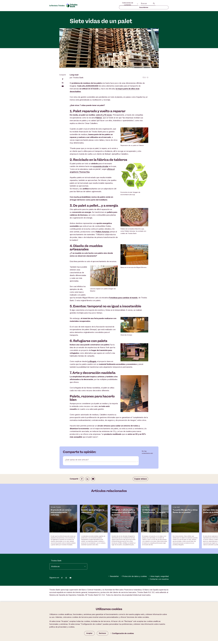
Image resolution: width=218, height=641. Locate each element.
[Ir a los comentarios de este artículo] (147, 77)
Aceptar (89, 633)
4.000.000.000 (92, 86)
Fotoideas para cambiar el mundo (123, 298)
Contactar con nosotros (159, 579)
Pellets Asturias (102, 232)
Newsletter (114, 576)
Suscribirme (143, 7)
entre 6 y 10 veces (104, 115)
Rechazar (102, 633)
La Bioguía (91, 361)
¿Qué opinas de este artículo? (77, 460)
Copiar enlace (140, 479)
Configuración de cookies (123, 633)
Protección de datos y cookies (134, 576)
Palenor (98, 118)
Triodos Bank (56, 561)
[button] (216, 528)
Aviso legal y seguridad (159, 576)
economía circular (100, 166)
